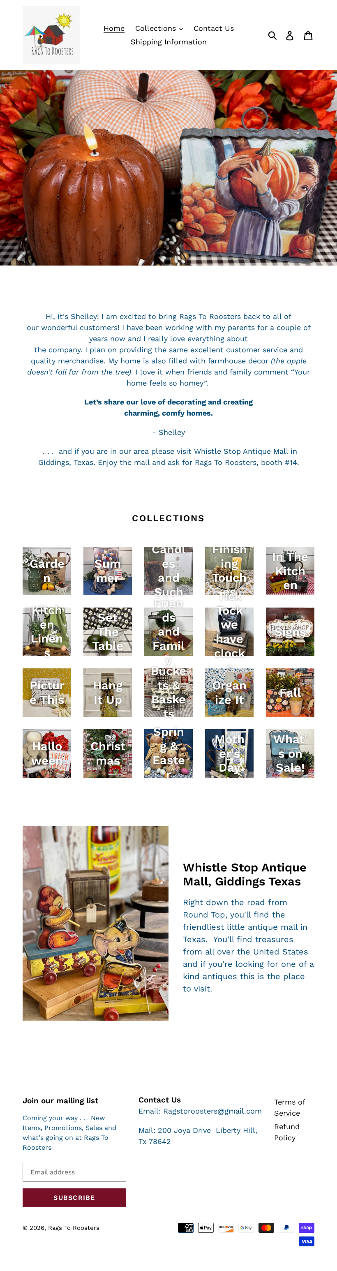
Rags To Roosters (73, 1228)
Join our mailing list (60, 1100)
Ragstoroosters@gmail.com (212, 1111)
